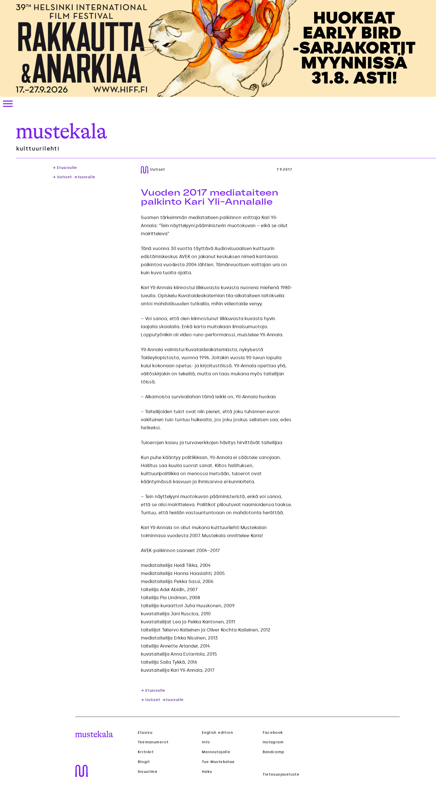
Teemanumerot (153, 742)
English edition (217, 732)
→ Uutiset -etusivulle (73, 177)
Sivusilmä (147, 772)
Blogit (144, 762)
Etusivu (145, 732)
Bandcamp (273, 752)
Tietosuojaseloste (281, 774)
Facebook (273, 732)
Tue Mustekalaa (218, 762)
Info (206, 742)
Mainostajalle (216, 752)
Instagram (273, 742)
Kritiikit (146, 752)
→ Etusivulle (64, 168)
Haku (207, 772)
